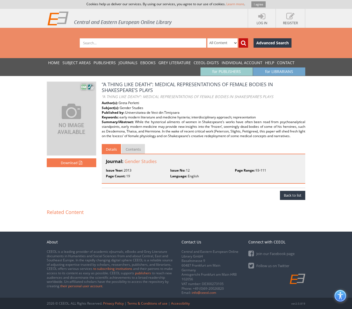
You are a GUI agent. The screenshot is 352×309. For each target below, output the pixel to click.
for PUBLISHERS (226, 71)
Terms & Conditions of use (147, 303)
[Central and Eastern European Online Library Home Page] (110, 18)
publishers (143, 273)
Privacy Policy (113, 303)
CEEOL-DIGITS (206, 62)
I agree (258, 4)
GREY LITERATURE (174, 62)
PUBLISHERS (105, 62)
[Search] (243, 43)
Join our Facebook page (275, 253)
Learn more (235, 4)
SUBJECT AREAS (76, 62)
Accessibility (180, 303)
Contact (286, 62)
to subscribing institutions (112, 268)
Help (269, 62)
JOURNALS (128, 62)
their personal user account (81, 286)
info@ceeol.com (204, 292)
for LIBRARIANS (279, 71)
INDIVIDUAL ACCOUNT (242, 62)
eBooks (148, 62)
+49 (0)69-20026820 (208, 288)
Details (111, 149)
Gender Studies (141, 161)
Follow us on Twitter (272, 265)
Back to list (292, 195)
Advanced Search (272, 42)
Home (54, 62)
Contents (133, 149)
